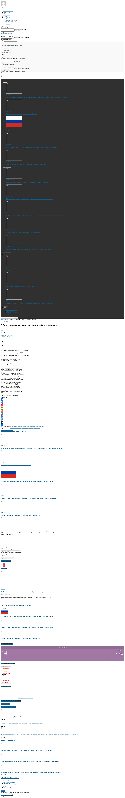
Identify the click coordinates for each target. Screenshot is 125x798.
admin (2, 330)
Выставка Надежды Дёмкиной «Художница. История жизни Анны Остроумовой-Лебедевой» (30, 761)
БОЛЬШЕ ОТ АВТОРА (20, 431)
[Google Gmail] (62, 406)
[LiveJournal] (62, 422)
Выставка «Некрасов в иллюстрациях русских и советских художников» (29, 249)
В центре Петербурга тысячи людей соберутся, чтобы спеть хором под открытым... (27, 627)
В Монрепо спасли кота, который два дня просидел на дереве (25, 428)
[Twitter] (62, 402)
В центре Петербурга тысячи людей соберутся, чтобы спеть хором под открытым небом (28, 498)
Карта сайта (6, 50)
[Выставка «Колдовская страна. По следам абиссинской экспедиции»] (14, 178)
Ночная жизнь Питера (11, 21)
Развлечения (6, 15)
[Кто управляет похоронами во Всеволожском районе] (14, 228)
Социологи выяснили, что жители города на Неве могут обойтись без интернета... (26, 750)
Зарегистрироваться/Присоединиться (12, 45)
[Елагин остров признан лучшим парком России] (14, 109)
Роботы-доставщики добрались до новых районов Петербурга (26, 164)
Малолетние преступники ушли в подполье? (20, 286)
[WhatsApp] (62, 409)
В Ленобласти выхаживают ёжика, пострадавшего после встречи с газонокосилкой (32, 130)
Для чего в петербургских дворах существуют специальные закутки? (22, 723)
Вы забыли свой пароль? (7, 33)
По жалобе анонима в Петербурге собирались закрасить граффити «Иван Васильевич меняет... (31, 772)
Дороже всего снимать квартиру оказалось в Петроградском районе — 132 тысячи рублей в (30, 532)
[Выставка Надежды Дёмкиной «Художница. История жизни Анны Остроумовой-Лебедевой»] (4, 758)
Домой (2, 319)
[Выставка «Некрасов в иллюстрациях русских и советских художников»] (14, 245)
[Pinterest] (62, 404)
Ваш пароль (17, 30)
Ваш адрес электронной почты (21, 37)
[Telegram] (62, 418)
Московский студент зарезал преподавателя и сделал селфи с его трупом (29, 303)
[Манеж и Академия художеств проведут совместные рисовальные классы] (14, 194)
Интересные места (8, 11)
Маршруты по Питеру (11, 20)
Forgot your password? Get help (8, 64)
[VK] (62, 413)
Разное (8, 24)
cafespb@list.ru (13, 794)
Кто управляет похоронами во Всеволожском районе (23, 232)
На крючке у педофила (13, 270)
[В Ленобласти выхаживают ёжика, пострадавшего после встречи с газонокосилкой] (14, 126)
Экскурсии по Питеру (11, 18)
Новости (5, 9)
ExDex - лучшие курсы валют (25, 698)
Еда (4, 13)
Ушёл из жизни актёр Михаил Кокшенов (13, 717)
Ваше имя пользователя (20, 29)
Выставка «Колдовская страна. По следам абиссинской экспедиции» (28, 182)
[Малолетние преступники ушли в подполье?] (14, 282)
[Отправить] (62, 425)
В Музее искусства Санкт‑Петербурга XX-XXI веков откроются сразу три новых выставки (34, 215)
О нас (4, 54)
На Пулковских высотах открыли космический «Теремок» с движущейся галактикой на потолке (37, 97)
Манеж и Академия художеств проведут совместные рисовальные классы (29, 199)
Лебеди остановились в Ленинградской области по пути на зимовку (27, 426)
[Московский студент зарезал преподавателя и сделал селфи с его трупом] (14, 299)
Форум (8, 22)
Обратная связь (7, 52)
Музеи (5, 16)
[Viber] (62, 415)
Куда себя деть (7, 17)
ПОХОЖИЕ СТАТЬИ (7, 431)
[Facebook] (62, 399)
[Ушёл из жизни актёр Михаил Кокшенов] (4, 714)
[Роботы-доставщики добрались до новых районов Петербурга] (14, 160)
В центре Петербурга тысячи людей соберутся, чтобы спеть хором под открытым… (32, 147)
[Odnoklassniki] (62, 411)
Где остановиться (7, 12)
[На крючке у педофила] (14, 265)
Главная (5, 48)
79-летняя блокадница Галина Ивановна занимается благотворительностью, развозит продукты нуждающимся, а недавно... (40, 734)
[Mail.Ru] (62, 420)
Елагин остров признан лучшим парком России (21, 114)
